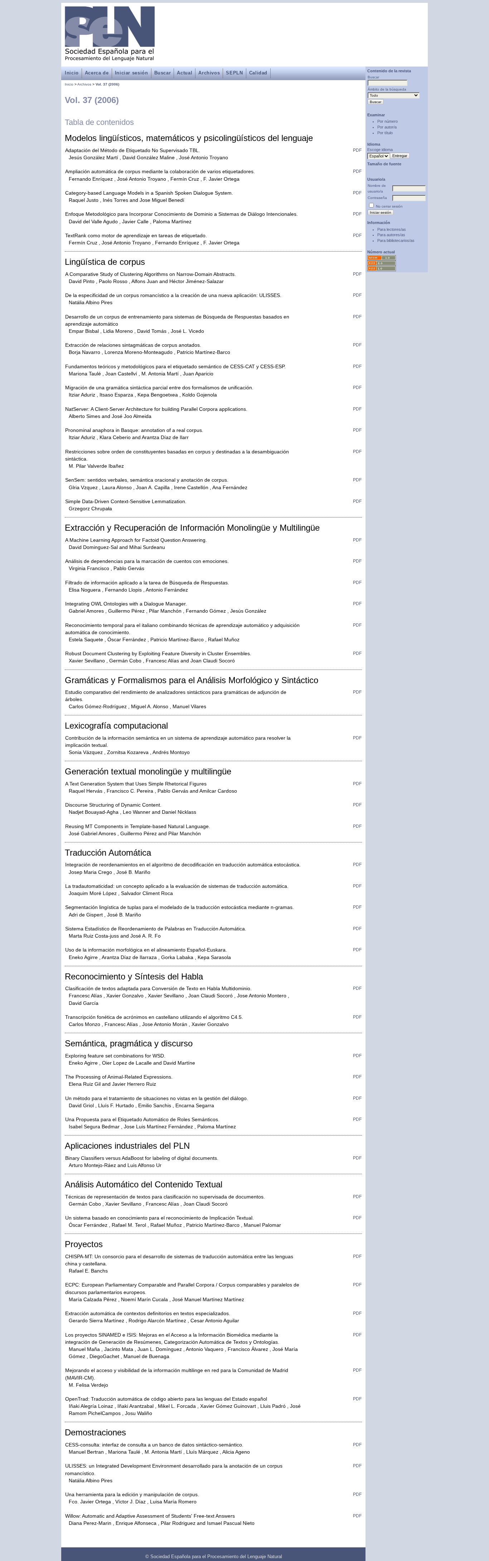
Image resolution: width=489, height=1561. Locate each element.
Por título (385, 133)
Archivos (209, 73)
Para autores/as (391, 235)
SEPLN (234, 73)
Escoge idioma (380, 149)
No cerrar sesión (389, 206)
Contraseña (377, 198)
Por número (387, 121)
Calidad (258, 73)
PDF (357, 150)
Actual (184, 73)
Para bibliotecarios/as (396, 240)
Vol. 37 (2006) (107, 84)
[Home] (110, 57)
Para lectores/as (391, 229)
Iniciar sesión (131, 73)
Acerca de (97, 73)
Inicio (72, 73)
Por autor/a (387, 127)
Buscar (162, 73)
